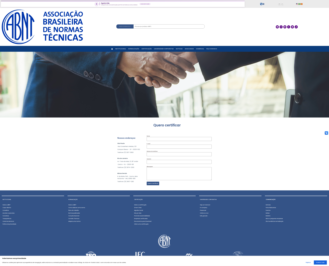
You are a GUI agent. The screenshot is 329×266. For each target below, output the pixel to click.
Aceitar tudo (320, 262)
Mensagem (150, 166)
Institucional (120, 49)
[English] (297, 4)
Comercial (200, 49)
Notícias (179, 49)
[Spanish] (302, 4)
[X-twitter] (288, 26)
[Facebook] (284, 26)
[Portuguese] (299, 4)
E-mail (148, 143)
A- (282, 4)
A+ (279, 4)
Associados (189, 49)
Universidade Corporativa (164, 49)
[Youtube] (277, 26)
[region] (164, 261)
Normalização (133, 49)
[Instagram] (281, 26)
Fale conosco (211, 49)
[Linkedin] (292, 26)
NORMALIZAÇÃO (73, 199)
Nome (148, 136)
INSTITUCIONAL (7, 199)
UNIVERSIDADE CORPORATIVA (208, 199)
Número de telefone (152, 151)
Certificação (146, 49)
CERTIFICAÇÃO (138, 199)
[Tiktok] (296, 26)
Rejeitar (308, 262)
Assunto (149, 159)
